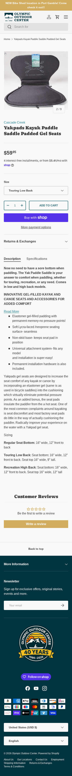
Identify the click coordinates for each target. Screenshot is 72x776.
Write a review (36, 524)
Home (7, 39)
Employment (57, 759)
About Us (8, 759)
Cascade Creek (14, 122)
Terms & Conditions (14, 766)
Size (6, 181)
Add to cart (48, 205)
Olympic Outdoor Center (24, 753)
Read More (11, 311)
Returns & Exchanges (40, 763)
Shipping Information (15, 763)
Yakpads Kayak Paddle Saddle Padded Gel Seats (40, 39)
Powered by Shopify (48, 753)
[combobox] (36, 27)
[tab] (12, 259)
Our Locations (24, 759)
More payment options (36, 227)
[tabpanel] (36, 372)
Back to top (36, 548)
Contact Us (41, 759)
